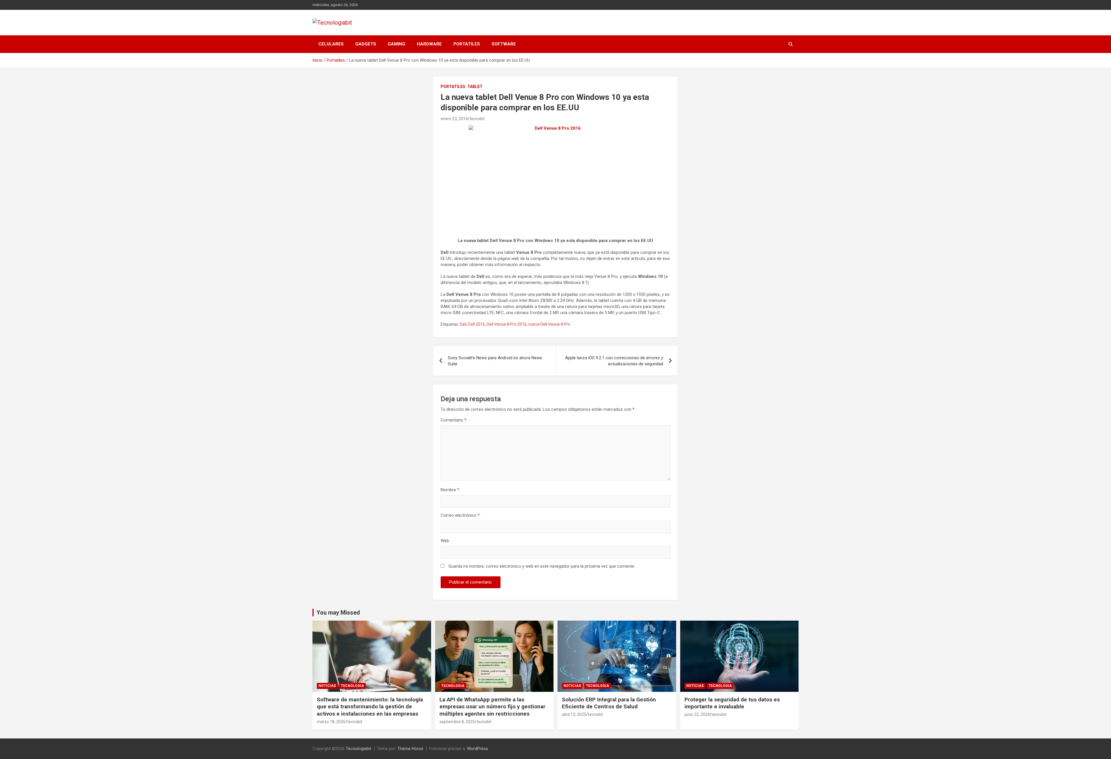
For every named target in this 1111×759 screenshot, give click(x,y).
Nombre (450, 489)
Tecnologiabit (358, 748)
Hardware (429, 44)
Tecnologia (352, 686)
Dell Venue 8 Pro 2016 (507, 324)
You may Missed (338, 612)
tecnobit (477, 118)
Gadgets (365, 44)
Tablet (475, 86)
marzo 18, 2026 (331, 721)
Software (504, 44)
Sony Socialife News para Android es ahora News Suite (495, 360)
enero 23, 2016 (454, 118)
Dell (463, 324)
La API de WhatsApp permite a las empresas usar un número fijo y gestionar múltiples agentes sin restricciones (492, 706)
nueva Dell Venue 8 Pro (549, 324)
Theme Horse (410, 748)
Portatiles (466, 44)
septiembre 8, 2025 (457, 721)
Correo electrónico (460, 515)
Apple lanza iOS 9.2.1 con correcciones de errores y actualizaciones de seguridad (614, 360)
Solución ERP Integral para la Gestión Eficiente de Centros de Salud (609, 703)
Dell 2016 (476, 324)
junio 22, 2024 (697, 714)
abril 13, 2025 (574, 714)
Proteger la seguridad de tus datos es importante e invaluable (732, 703)
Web (445, 540)
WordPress (477, 748)
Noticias (327, 686)
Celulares (331, 44)
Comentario (453, 420)
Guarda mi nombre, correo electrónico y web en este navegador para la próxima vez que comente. (541, 566)
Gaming (396, 44)
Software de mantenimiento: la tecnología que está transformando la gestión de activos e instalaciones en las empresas (370, 706)
